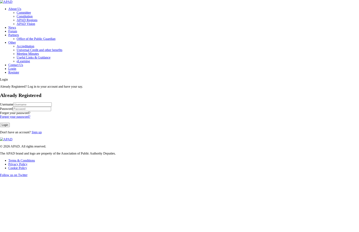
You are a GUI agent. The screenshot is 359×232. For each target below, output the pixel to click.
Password (6, 108)
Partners (13, 35)
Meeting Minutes (28, 53)
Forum (12, 31)
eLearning (23, 61)
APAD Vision (26, 24)
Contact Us (15, 65)
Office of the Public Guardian (36, 39)
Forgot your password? (15, 113)
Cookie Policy (17, 168)
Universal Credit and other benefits (39, 50)
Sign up (37, 132)
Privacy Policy (17, 164)
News (12, 27)
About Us (14, 9)
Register (13, 72)
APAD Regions (27, 20)
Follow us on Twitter (13, 175)
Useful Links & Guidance (33, 57)
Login (12, 68)
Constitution (25, 16)
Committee (24, 12)
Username (6, 104)
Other (12, 42)
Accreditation (25, 46)
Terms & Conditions (21, 160)
